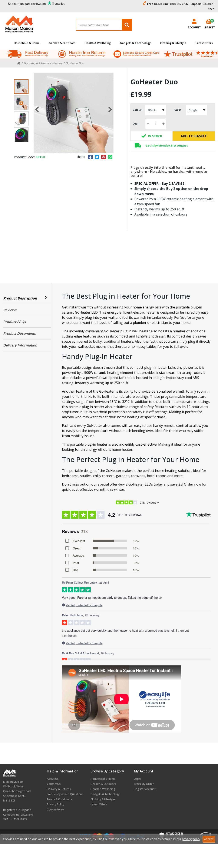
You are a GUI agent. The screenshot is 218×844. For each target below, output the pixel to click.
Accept (209, 839)
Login (137, 779)
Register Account (144, 789)
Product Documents (19, 333)
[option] (73, 113)
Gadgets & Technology (135, 43)
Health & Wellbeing (98, 43)
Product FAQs (14, 321)
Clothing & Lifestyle (173, 43)
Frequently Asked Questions (65, 794)
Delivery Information (20, 345)
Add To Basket (194, 136)
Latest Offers (204, 43)
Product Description (20, 298)
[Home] (18, 63)
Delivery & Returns (59, 789)
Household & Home (27, 43)
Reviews (9, 310)
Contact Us (54, 784)
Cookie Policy (55, 809)
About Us (53, 779)
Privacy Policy (55, 804)
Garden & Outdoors (62, 43)
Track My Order (144, 784)
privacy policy (191, 839)
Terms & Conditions (59, 799)
